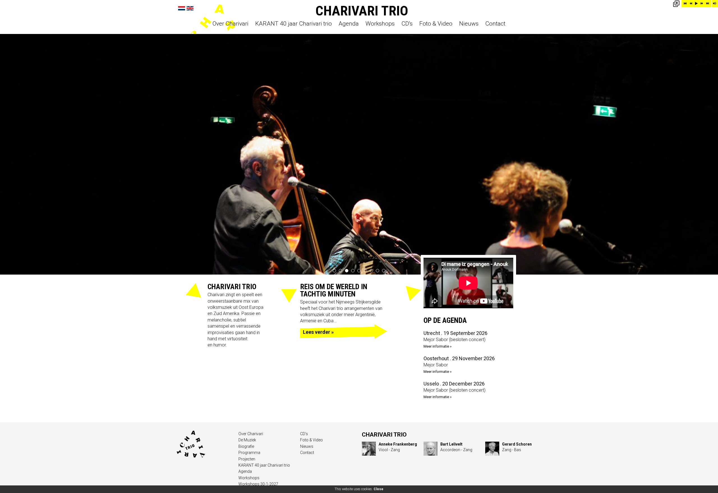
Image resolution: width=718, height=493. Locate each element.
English (190, 8)
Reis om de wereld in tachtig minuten (333, 290)
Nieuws (468, 24)
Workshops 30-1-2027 (258, 484)
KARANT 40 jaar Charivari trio (293, 24)
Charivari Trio (362, 11)
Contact (495, 24)
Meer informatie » (438, 346)
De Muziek (247, 440)
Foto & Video (435, 24)
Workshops (380, 24)
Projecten (246, 459)
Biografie (246, 446)
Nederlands (181, 8)
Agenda (349, 24)
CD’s (407, 24)
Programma (249, 452)
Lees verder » (318, 332)
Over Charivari (230, 24)
